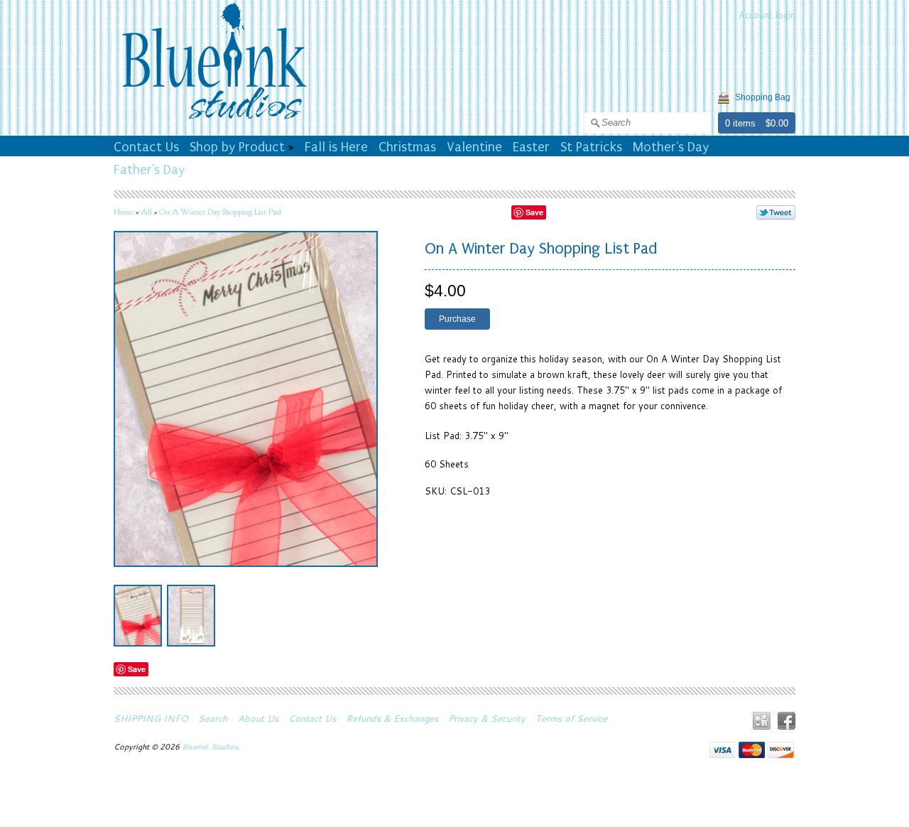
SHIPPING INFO (151, 718)
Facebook (786, 721)
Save (534, 212)
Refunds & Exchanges (392, 718)
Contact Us (146, 147)
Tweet (775, 212)
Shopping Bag (762, 97)
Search (213, 718)
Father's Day (149, 170)
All (146, 211)
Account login (767, 15)
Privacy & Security (487, 718)
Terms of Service (571, 718)
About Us (258, 718)
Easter (531, 147)
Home (124, 211)
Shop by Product (237, 147)
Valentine (474, 147)
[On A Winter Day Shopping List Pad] (138, 616)
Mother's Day (671, 147)
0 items (740, 123)
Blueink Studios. (212, 746)
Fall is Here (336, 147)
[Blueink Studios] (214, 121)
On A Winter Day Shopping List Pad (220, 211)
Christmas (407, 147)
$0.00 (777, 123)
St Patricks (591, 147)
